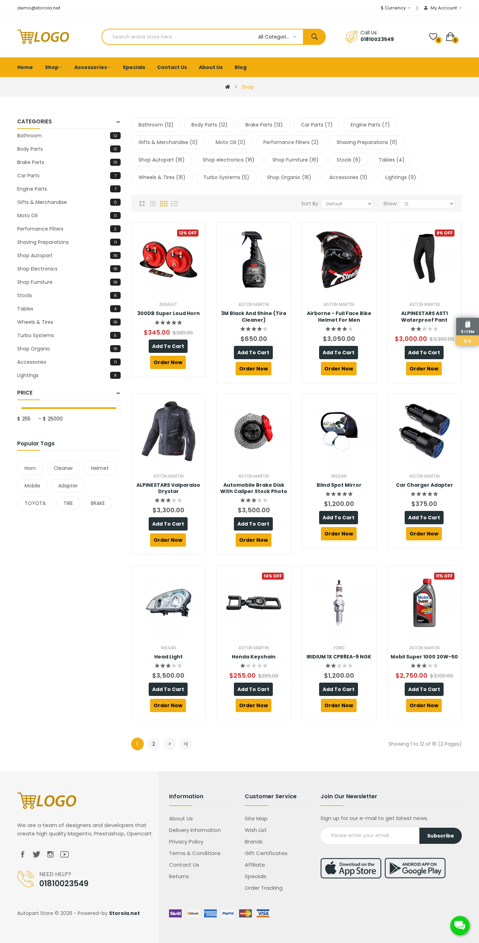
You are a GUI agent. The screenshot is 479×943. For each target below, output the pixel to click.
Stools (66, 295)
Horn (30, 468)
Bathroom (67, 135)
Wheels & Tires (67, 322)
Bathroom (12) (156, 124)
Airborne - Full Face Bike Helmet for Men (339, 316)
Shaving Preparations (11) (367, 142)
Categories (34, 121)
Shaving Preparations (66, 242)
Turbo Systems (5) (226, 177)
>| (185, 743)
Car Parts (66, 175)
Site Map (256, 818)
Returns (179, 876)
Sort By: (310, 203)
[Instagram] (50, 854)
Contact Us (184, 864)
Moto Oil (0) (230, 142)
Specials (256, 876)
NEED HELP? (55, 874)
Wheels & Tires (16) (162, 177)
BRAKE (98, 503)
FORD (338, 648)
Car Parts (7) (317, 124)
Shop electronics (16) (229, 159)
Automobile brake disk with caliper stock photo (253, 488)
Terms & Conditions (195, 853)
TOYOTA (35, 503)
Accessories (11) (348, 177)
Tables (66, 308)
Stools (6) (349, 159)
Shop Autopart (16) (162, 159)
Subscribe (440, 835)
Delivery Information (195, 830)
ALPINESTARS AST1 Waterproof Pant (424, 316)
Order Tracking (264, 887)
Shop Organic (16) (289, 177)
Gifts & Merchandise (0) (168, 142)
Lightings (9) (400, 177)
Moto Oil (66, 215)
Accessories (66, 361)
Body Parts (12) (209, 124)
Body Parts (67, 148)
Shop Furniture (67, 282)
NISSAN (338, 476)
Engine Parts (66, 188)
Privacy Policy (186, 841)
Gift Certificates (266, 853)
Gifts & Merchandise (66, 202)
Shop (248, 86)
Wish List (256, 830)
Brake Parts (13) (264, 124)
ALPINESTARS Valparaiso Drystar (168, 488)
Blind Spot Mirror (339, 485)
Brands (254, 841)
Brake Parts (67, 162)
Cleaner (63, 468)
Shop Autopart (67, 255)
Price (25, 392)
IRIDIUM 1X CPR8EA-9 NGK (338, 657)
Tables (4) (392, 159)
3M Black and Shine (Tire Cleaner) (253, 316)
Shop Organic (67, 348)
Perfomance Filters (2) (291, 142)
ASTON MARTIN (253, 304)
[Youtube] (64, 854)
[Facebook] (22, 854)
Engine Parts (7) (370, 124)
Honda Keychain (254, 657)
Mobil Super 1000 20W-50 (424, 657)
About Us (181, 818)
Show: (390, 203)
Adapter (68, 485)
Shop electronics (67, 268)
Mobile (32, 485)
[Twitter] (36, 854)
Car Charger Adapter (424, 485)
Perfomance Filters (66, 228)
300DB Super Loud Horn (168, 313)
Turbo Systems (66, 335)
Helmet (100, 468)
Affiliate (255, 864)
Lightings (66, 375)
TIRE (68, 503)
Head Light (168, 657)
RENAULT (168, 304)
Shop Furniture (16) (295, 159)
